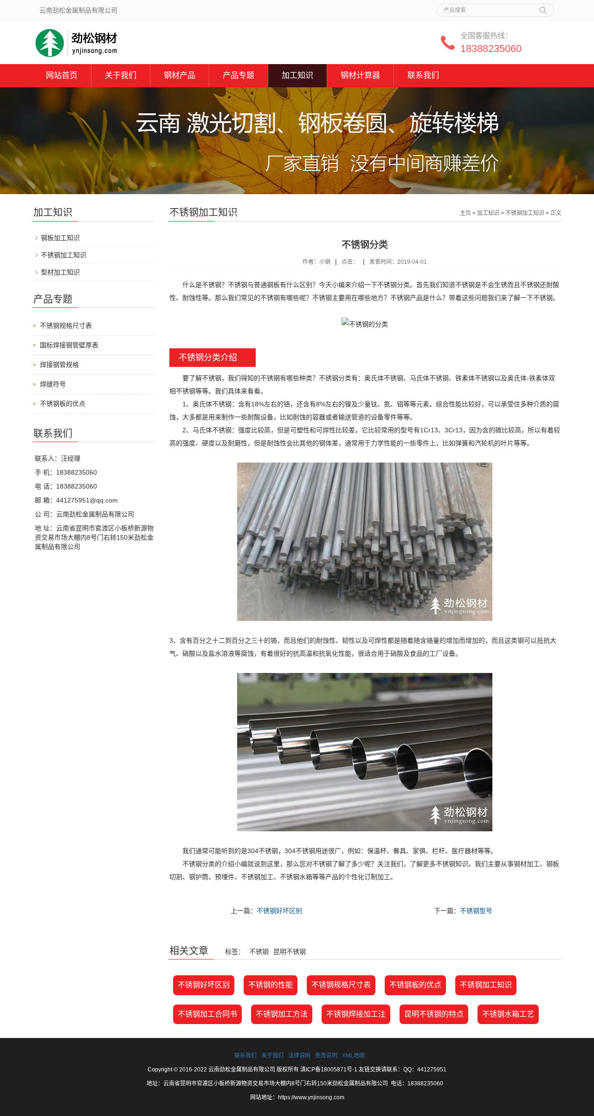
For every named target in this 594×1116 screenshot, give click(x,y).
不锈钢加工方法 (282, 1014)
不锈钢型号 (476, 910)
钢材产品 (179, 75)
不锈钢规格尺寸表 (341, 985)
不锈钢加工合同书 (207, 1014)
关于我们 (120, 75)
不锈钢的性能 (270, 985)
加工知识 (297, 75)
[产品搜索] (543, 7)
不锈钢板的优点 (415, 985)
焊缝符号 (53, 384)
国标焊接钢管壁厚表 (69, 345)
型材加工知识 (60, 272)
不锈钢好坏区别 (279, 910)
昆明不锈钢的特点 (434, 1014)
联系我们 (423, 75)
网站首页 (61, 75)
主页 (465, 213)
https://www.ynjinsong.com (311, 1097)
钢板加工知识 (60, 237)
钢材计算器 (360, 75)
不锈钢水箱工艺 (508, 1014)
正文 (556, 213)
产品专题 (238, 75)
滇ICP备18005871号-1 (328, 1069)
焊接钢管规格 (59, 364)
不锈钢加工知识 (524, 213)
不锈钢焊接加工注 (356, 1014)
